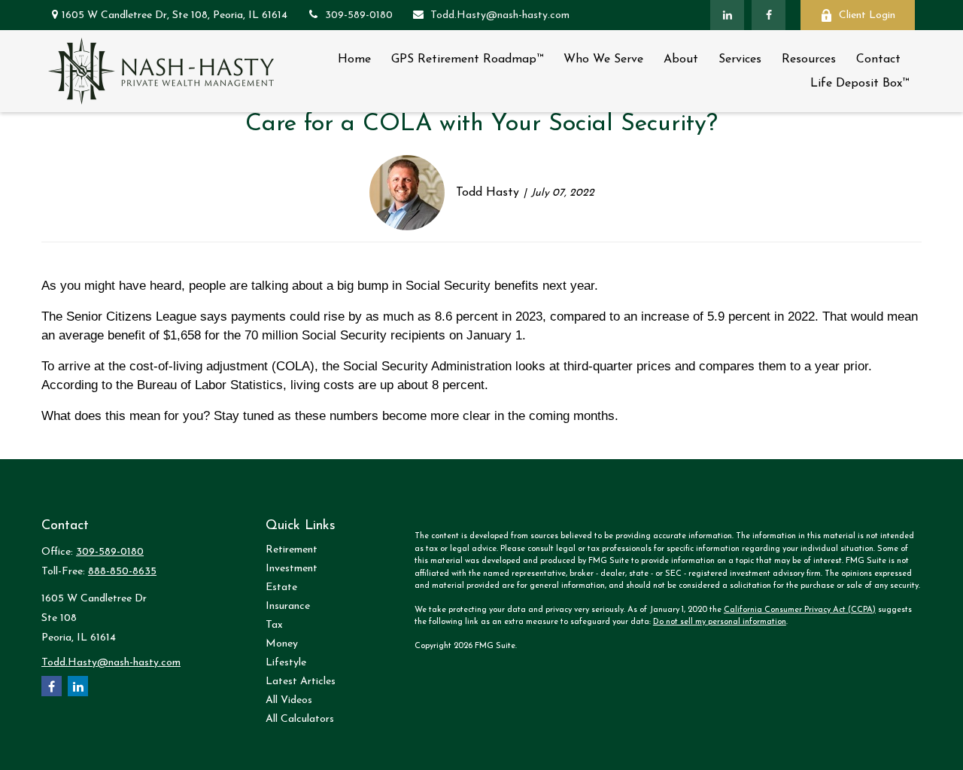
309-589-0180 (359, 15)
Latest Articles (301, 681)
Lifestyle (286, 662)
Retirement (291, 549)
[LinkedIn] (727, 15)
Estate (281, 587)
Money (282, 644)
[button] (354, 59)
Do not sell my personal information (719, 622)
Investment (291, 568)
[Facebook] (768, 15)
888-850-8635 (122, 571)
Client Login (867, 15)
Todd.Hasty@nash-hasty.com (500, 15)
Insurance (288, 606)
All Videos (289, 700)
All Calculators (300, 719)
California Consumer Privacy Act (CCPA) (800, 610)
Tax (274, 625)
